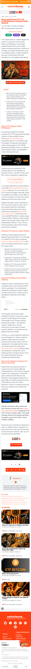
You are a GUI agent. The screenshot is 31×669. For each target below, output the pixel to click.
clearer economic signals (10, 348)
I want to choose (15, 666)
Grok (23, 35)
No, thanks (5, 666)
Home (2, 16)
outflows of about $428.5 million (12, 241)
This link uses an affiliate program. (15, 182)
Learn (8, 579)
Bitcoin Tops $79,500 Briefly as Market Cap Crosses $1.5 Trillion (13, 549)
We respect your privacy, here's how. (10, 660)
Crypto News (12, 16)
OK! (26, 666)
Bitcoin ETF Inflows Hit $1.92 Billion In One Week (15, 525)
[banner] (15, 160)
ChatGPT (9, 35)
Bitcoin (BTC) (19, 28)
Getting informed (11, 28)
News (6, 16)
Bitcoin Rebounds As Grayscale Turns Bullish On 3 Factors (15, 598)
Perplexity (16, 35)
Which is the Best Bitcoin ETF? (10, 573)
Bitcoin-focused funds (15, 139)
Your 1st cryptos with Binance (15, 179)
